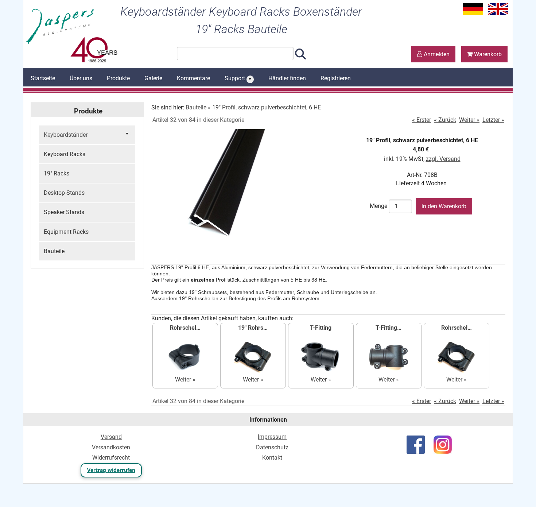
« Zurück (445, 119)
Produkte (118, 78)
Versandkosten (111, 447)
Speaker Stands (64, 212)
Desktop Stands (64, 192)
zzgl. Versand (443, 158)
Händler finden (287, 78)
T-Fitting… (388, 327)
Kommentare (193, 78)
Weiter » (469, 119)
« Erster (421, 119)
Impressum (272, 436)
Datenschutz (272, 447)
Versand (111, 436)
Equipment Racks (66, 231)
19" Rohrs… (253, 327)
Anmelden (436, 54)
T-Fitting (320, 327)
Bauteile (54, 251)
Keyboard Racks (64, 154)
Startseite (43, 78)
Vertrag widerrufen (111, 470)
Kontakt (272, 457)
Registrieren (336, 78)
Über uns (81, 78)
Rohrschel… (185, 327)
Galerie (153, 78)
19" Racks (56, 173)
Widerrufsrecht (111, 457)
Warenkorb (487, 54)
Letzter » (493, 119)
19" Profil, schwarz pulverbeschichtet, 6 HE (266, 107)
